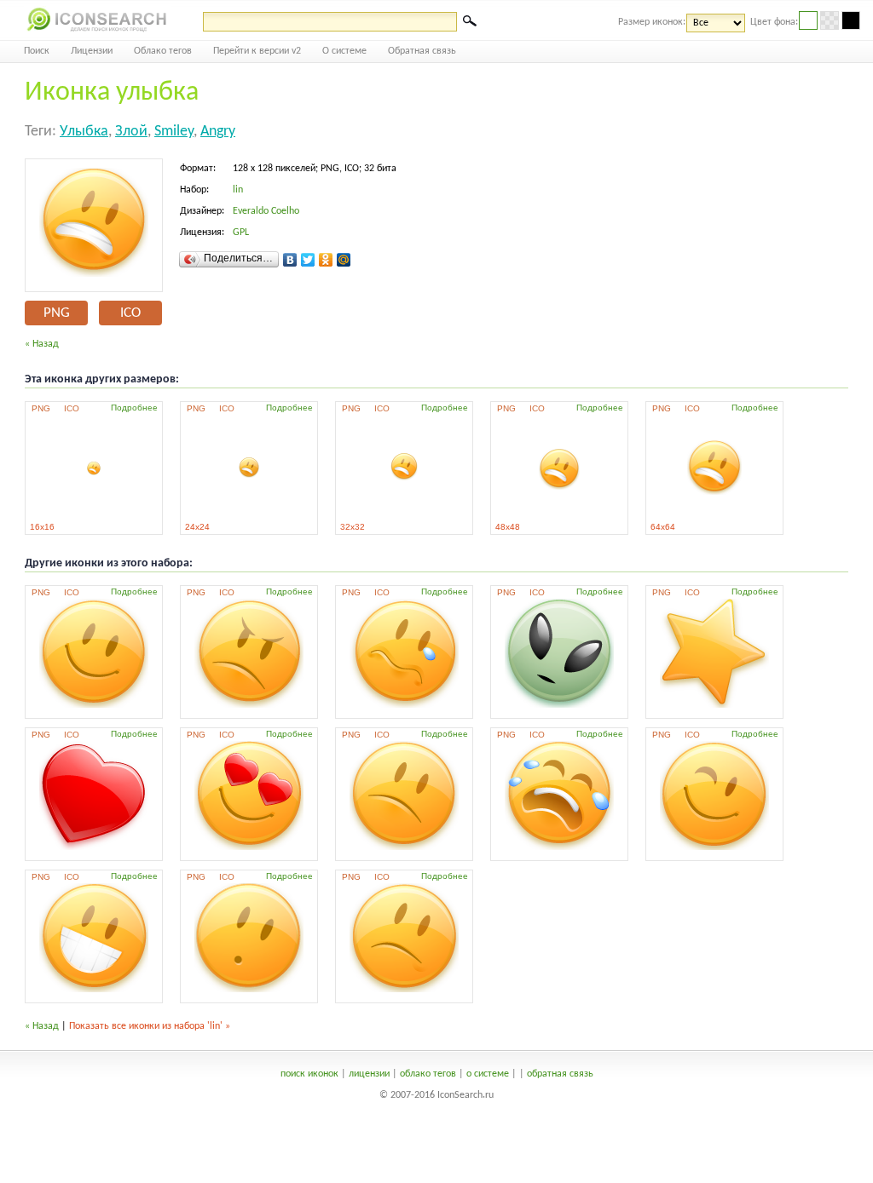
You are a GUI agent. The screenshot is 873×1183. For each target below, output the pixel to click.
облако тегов (428, 1074)
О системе (344, 51)
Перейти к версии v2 (257, 51)
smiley (174, 131)
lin (238, 190)
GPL (241, 232)
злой (131, 131)
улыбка (84, 131)
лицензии (369, 1074)
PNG (56, 313)
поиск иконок (309, 1074)
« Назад (42, 344)
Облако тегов (163, 51)
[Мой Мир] (344, 260)
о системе (487, 1074)
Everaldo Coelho (266, 211)
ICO (130, 313)
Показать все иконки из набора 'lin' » (149, 1026)
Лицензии (92, 51)
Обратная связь (422, 51)
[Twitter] (308, 260)
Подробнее (134, 407)
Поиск (36, 51)
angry (217, 131)
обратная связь (560, 1074)
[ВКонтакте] (290, 260)
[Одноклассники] (326, 260)
